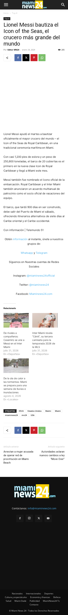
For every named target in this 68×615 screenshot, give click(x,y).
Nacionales (17, 593)
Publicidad (35, 600)
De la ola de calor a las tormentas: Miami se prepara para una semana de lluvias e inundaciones (15, 385)
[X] (25, 57)
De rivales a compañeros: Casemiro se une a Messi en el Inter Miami (13, 339)
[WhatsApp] (42, 57)
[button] (6, 4)
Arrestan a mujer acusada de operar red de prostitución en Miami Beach (18, 457)
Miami (58, 411)
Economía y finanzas (40, 597)
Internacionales (33, 593)
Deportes (48, 593)
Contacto (34, 604)
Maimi (48, 411)
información (20, 239)
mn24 (24, 415)
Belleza (57, 597)
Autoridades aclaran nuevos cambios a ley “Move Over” (52, 455)
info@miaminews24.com (42, 508)
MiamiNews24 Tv (51, 600)
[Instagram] (29, 518)
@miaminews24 (39, 284)
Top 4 (14, 13)
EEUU (21, 411)
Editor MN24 (13, 49)
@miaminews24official (41, 275)
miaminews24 (11, 415)
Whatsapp (27, 252)
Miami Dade (20, 600)
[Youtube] (48, 518)
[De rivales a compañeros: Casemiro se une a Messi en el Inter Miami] (16, 320)
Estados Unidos (34, 411)
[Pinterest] (34, 57)
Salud (8, 600)
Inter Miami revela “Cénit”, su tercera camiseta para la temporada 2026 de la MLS (43, 339)
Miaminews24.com (40, 293)
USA (32, 415)
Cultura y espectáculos (16, 597)
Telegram (41, 252)
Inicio (6, 13)
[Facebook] (17, 57)
